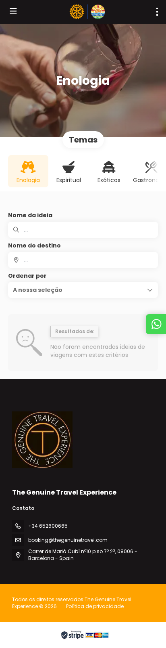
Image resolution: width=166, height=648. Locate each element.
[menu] (157, 11)
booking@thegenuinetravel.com (68, 540)
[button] (83, 290)
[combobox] (83, 260)
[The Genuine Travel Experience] (42, 439)
